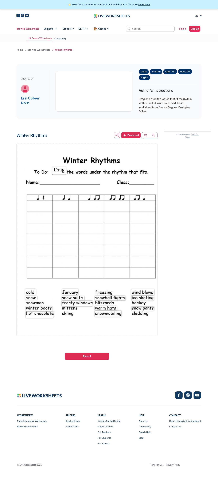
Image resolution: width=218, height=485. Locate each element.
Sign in (182, 28)
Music (143, 71)
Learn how (144, 4)
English (144, 77)
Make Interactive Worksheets (32, 420)
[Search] (129, 28)
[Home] (112, 15)
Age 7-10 (170, 71)
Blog (141, 437)
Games (102, 28)
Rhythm (156, 71)
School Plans (72, 426)
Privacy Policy (173, 464)
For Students (104, 437)
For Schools (104, 443)
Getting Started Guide (109, 420)
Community (145, 426)
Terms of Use (157, 464)
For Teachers (104, 432)
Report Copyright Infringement (185, 420)
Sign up (195, 28)
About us (143, 420)
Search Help (145, 432)
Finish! (87, 356)
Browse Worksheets (27, 28)
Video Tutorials (105, 426)
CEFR (81, 28)
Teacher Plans (73, 420)
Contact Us (175, 426)
